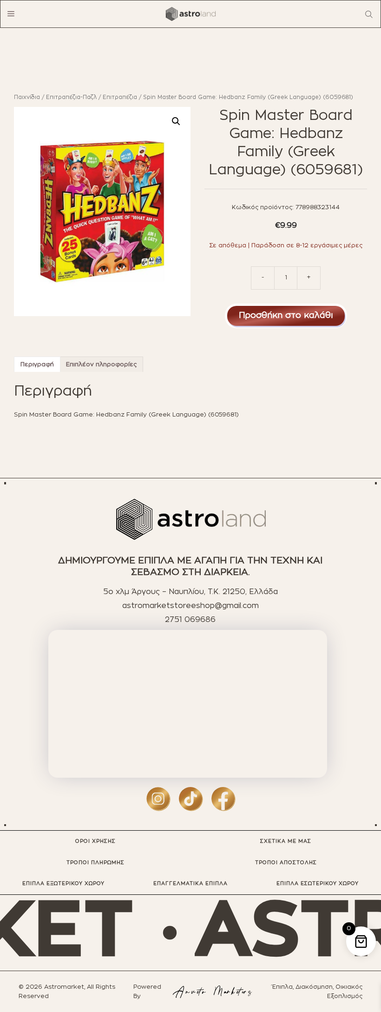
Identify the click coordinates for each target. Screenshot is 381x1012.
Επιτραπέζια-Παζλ (71, 97)
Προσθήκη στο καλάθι (286, 315)
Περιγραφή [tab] (37, 365)
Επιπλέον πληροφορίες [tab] (101, 365)
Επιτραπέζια (120, 97)
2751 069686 (190, 619)
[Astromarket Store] (190, 14)
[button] (176, 121)
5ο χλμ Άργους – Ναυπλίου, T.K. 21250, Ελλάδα (190, 591)
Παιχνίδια (27, 97)
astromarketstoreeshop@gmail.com (190, 605)
